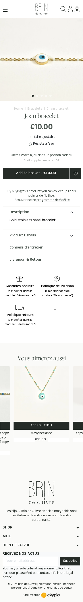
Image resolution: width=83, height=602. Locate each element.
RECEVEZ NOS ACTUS (21, 554)
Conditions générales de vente (51, 588)
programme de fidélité (53, 200)
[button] (63, 9)
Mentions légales (50, 584)
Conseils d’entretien (26, 248)
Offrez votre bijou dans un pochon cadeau (41, 158)
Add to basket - (36, 173)
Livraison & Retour (26, 260)
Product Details (23, 235)
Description (19, 212)
